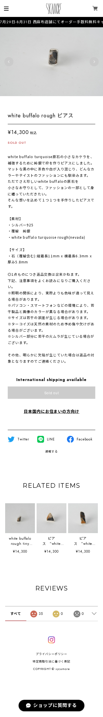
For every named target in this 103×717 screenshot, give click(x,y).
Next (94, 61)
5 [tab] (63, 101)
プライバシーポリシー (51, 654)
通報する (51, 451)
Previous (8, 61)
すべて (15, 613)
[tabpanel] (51, 61)
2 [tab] (45, 101)
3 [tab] (51, 101)
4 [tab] (57, 101)
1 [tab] (40, 101)
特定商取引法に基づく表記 (51, 661)
